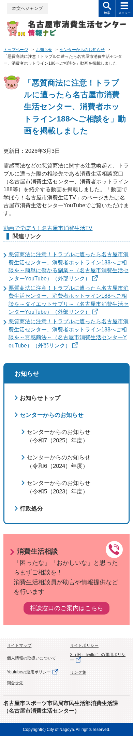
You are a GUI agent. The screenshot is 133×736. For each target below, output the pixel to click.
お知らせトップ (40, 398)
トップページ (15, 49)
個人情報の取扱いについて (31, 658)
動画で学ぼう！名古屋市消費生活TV (47, 228)
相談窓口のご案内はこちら (66, 608)
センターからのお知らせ (82, 49)
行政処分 (31, 508)
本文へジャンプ (27, 8)
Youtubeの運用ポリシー (29, 672)
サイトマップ (19, 645)
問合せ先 (15, 683)
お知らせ (44, 49)
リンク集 (78, 672)
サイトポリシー (84, 645)
